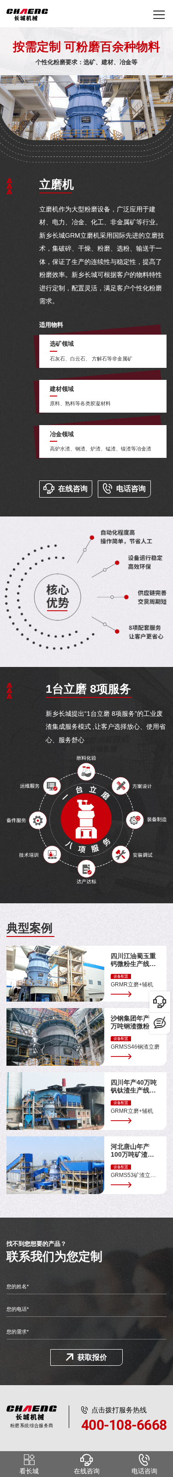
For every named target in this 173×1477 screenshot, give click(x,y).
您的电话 (17, 1309)
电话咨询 (131, 488)
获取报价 (92, 1357)
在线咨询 (73, 488)
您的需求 (17, 1331)
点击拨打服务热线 (124, 1419)
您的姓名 (17, 1286)
